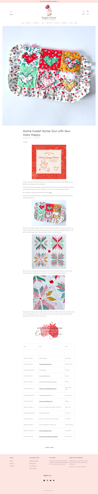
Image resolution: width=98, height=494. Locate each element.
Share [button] (26, 142)
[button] (11, 12)
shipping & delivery (33, 461)
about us (11, 461)
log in (83, 14)
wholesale (12, 466)
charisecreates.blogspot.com (45, 364)
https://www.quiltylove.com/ (45, 430)
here (51, 192)
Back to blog (49, 447)
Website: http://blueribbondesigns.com (47, 388)
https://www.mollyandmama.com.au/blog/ (48, 436)
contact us (12, 463)
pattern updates (32, 468)
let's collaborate (33, 466)
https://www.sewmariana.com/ (46, 401)
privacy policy (32, 463)
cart (88, 14)
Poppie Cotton (50, 490)
